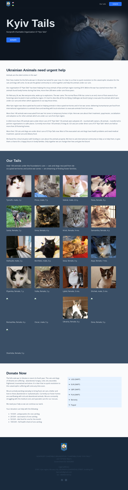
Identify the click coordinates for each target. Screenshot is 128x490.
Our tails (103, 4)
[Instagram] (66, 480)
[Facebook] (62, 480)
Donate (115, 4)
